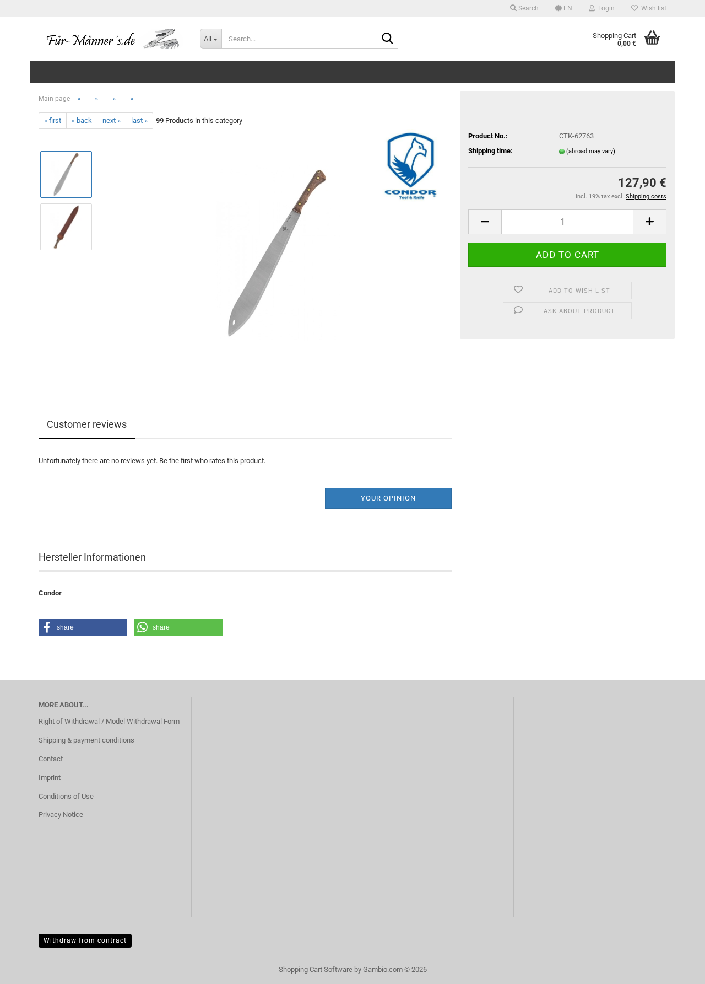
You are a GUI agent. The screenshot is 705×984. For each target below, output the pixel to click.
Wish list (652, 8)
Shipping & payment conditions (86, 740)
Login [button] (605, 8)
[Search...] (387, 39)
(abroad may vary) (590, 151)
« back (82, 120)
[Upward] (674, 967)
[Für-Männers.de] (111, 39)
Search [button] (528, 8)
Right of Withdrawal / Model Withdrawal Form (109, 721)
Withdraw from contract (85, 940)
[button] (564, 8)
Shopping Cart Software (315, 969)
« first (52, 120)
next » (111, 120)
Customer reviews (87, 424)
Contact (51, 759)
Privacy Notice (61, 814)
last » (139, 120)
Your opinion (388, 498)
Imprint (50, 777)
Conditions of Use (66, 796)
